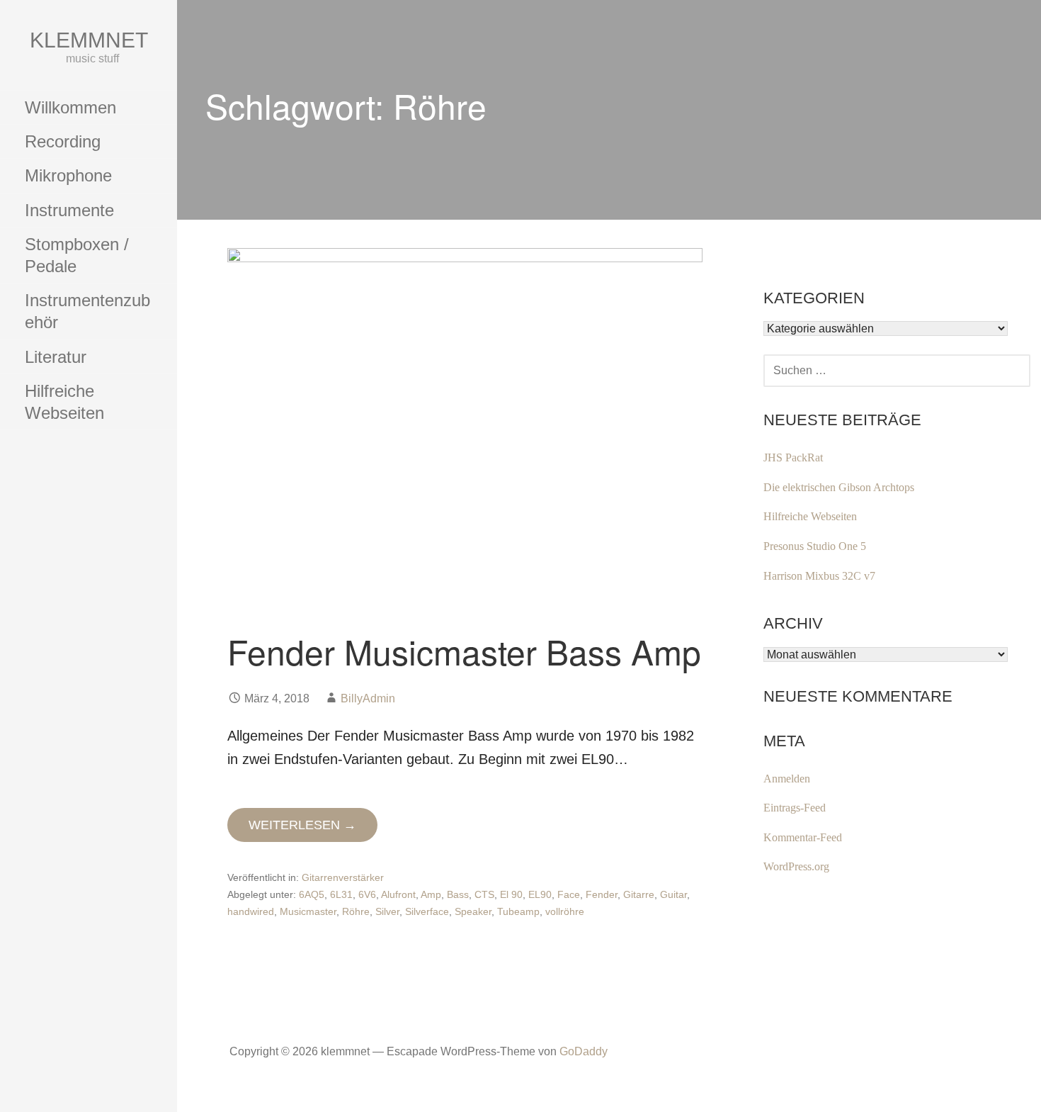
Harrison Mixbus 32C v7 (819, 576)
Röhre (356, 911)
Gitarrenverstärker (343, 877)
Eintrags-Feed (794, 808)
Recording (63, 141)
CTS (484, 894)
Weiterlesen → (302, 825)
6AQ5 (311, 894)
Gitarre (638, 894)
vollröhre (564, 911)
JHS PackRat (793, 457)
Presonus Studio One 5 (814, 546)
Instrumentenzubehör (87, 311)
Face (568, 894)
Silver (387, 911)
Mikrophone (68, 175)
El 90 (511, 894)
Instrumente (69, 210)
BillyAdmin (368, 698)
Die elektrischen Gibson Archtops (838, 487)
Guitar (673, 894)
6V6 (367, 894)
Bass (458, 894)
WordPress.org (796, 866)
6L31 (341, 894)
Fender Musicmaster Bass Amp (464, 651)
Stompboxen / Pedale (77, 255)
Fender (602, 894)
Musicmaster (308, 911)
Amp (431, 894)
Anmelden (786, 779)
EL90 (540, 894)
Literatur (55, 356)
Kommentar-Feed (802, 837)
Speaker (473, 911)
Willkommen (70, 107)
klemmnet (89, 40)
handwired (250, 911)
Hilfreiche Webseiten (64, 401)
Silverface (427, 911)
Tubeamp (518, 911)
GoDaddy (583, 1051)
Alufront (398, 894)
